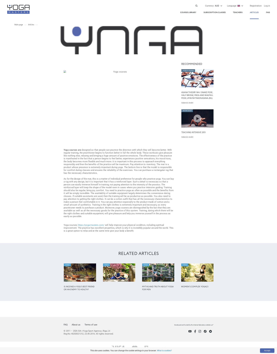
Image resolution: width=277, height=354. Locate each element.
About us (76, 324)
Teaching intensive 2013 (193, 132)
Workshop (187, 111)
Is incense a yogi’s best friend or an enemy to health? (79, 288)
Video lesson (188, 70)
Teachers (238, 12)
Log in (267, 5)
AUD (212, 5)
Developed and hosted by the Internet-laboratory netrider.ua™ (193, 325)
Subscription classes (215, 12)
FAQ (268, 12)
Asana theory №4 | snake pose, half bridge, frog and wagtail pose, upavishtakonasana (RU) (197, 95)
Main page (18, 25)
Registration (256, 5)
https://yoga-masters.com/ (91, 225)
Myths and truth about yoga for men (158, 288)
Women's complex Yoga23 (194, 287)
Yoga (67, 265)
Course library (188, 12)
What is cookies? (164, 350)
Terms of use (91, 324)
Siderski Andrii (187, 103)
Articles (254, 12)
